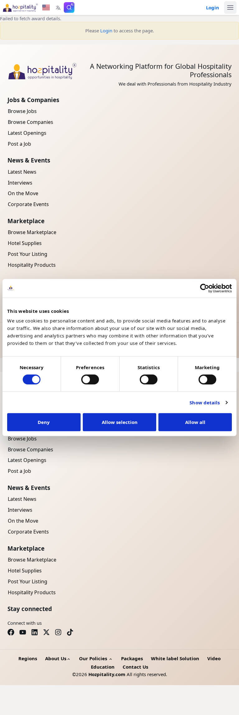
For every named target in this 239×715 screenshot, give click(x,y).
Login (106, 30)
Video (214, 658)
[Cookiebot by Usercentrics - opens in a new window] (204, 288)
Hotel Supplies (25, 243)
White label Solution (175, 658)
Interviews (20, 182)
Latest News (22, 171)
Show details (205, 402)
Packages (132, 658)
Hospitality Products (32, 264)
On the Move (23, 193)
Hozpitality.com (106, 674)
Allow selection (120, 422)
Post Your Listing (27, 254)
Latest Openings (27, 132)
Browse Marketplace (32, 232)
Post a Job (19, 143)
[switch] (90, 379)
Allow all (195, 422)
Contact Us (135, 667)
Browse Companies (30, 122)
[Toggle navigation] (230, 7)
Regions (27, 658)
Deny (44, 422)
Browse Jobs (22, 111)
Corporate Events (28, 204)
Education (103, 667)
